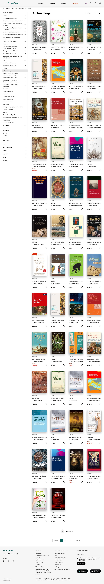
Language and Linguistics (10, 41)
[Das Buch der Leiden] (76, 226)
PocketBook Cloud (40, 560)
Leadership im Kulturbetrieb (58, 125)
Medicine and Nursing (9, 63)
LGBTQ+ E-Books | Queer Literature (12, 107)
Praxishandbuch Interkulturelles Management (76, 164)
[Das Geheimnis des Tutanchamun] (76, 70)
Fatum (71, 398)
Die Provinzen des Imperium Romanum (58, 86)
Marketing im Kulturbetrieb (39, 437)
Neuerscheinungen (8, 102)
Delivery (57, 567)
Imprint (38, 557)
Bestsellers (6, 88)
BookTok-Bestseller (8, 91)
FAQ (56, 555)
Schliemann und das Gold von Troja (58, 242)
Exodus (53, 281)
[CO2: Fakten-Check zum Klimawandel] (39, 499)
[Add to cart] (46, 53)
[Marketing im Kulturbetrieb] (39, 421)
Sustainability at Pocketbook (62, 569)
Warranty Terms (40, 567)
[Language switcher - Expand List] (86, 3)
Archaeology (7, 71)
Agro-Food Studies (38, 320)
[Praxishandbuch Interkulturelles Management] (76, 148)
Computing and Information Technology (10, 85)
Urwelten (53, 359)
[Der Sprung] (39, 382)
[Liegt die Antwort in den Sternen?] (76, 304)
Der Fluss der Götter (38, 359)
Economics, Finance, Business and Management (12, 56)
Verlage (5, 112)
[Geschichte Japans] (76, 109)
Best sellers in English (9, 115)
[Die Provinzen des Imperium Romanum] (58, 70)
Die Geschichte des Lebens (39, 476)
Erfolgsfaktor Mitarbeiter (94, 320)
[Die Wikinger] (39, 109)
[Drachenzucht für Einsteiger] (58, 499)
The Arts (5, 44)
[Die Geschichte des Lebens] (39, 460)
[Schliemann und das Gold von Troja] (58, 226)
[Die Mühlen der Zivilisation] (39, 187)
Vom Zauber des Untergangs (39, 164)
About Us (38, 551)
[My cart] (95, 3)
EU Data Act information (42, 555)
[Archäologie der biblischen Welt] (94, 265)
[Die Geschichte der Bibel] (39, 31)
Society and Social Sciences (10, 51)
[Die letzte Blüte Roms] (39, 70)
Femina (53, 203)
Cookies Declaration (60, 553)
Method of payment (60, 557)
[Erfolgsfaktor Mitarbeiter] (94, 304)
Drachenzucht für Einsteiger (58, 515)
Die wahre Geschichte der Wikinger (76, 47)
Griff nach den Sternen (94, 47)
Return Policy (39, 562)
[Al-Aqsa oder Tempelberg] (58, 148)
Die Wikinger (36, 125)
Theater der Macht (93, 359)
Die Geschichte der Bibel (39, 47)
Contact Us (38, 553)
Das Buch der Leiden (75, 242)
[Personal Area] (100, 3)
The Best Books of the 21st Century (12, 117)
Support (38, 564)
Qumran (35, 242)
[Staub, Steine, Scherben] (94, 70)
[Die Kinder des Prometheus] (76, 187)
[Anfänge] (94, 148)
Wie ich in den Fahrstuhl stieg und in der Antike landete (76, 359)
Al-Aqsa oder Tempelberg (58, 164)
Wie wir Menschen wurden (39, 281)
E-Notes (5, 135)
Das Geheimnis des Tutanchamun (76, 86)
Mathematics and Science (10, 77)
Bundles (5, 94)
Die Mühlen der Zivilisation (39, 203)
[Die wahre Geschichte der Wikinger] (76, 31)
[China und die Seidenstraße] (94, 109)
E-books (8, 8)
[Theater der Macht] (94, 343)
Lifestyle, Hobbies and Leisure (11, 32)
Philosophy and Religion (9, 53)
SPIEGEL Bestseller (8, 109)
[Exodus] (58, 265)
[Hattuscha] (94, 421)
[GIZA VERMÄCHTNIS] (76, 421)
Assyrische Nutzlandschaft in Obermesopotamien (94, 203)
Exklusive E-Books (8, 99)
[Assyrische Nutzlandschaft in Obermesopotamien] (94, 187)
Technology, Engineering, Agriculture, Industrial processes (12, 81)
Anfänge (89, 164)
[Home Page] (13, 3)
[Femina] (58, 187)
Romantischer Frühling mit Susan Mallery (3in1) (58, 47)
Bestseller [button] (92, 13)
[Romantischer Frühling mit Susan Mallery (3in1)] (58, 31)
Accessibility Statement (61, 551)
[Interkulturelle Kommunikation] (58, 460)
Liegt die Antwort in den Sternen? (76, 320)
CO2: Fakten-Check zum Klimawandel (39, 515)
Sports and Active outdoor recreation (13, 34)
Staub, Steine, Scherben (94, 86)
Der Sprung (35, 398)
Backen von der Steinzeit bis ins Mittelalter (94, 242)
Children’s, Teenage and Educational (13, 21)
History (6, 68)
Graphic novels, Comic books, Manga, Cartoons (13, 24)
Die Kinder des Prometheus (76, 203)
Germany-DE (15, 554)
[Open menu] (4, 3)
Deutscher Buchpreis (9, 96)
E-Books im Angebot (8, 122)
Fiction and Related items (10, 18)
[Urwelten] (58, 343)
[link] (56, 540)
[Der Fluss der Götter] (39, 343)
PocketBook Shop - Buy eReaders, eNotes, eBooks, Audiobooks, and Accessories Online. (43, 571)
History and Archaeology (18, 8)
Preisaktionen (6, 120)
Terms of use (58, 564)
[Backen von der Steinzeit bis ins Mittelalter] (94, 226)
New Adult (6, 104)
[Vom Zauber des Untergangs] (39, 148)
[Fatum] (76, 382)
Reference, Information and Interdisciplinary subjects (10, 47)
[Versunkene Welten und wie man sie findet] (76, 460)
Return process (59, 562)
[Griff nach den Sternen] (94, 31)
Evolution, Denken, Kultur (76, 281)
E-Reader (5, 128)
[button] (25, 16)
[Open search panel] (90, 3)
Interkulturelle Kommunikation (58, 476)
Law (4, 60)
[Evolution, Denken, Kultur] (76, 265)
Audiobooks (6, 125)
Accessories (6, 130)
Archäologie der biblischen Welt (94, 281)
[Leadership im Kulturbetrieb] (58, 109)
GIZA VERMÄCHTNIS (75, 437)
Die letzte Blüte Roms (38, 86)
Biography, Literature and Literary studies (12, 38)
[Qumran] (39, 226)
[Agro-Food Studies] (39, 304)
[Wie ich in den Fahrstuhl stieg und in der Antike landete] (76, 343)
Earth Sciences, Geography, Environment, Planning (10, 74)
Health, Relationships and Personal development (12, 28)
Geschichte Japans (74, 125)
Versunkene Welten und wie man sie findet (76, 476)
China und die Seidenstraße (94, 125)
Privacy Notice (58, 560)
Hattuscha (90, 437)
